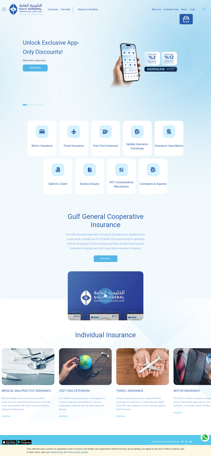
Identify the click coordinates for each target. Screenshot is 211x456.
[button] (25, 104)
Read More (35, 67)
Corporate (53, 9)
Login (192, 9)
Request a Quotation (88, 9)
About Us (156, 9)
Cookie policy (56, 452)
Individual (65, 9)
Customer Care (171, 9)
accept (84, 452)
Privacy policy (73, 452)
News (184, 9)
